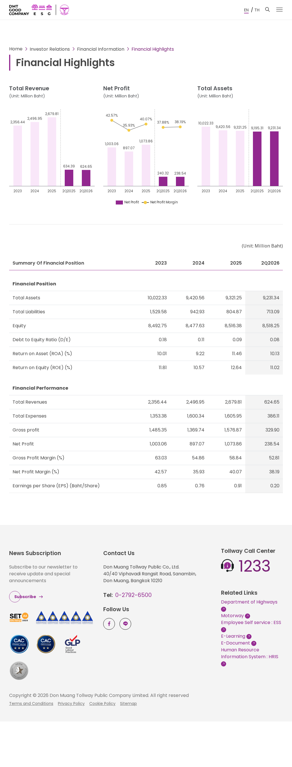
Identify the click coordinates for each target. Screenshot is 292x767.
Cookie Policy (102, 703)
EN (246, 10)
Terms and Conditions (31, 703)
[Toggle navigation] (279, 9)
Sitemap (128, 703)
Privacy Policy (71, 703)
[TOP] (275, 750)
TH (256, 10)
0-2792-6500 (133, 595)
